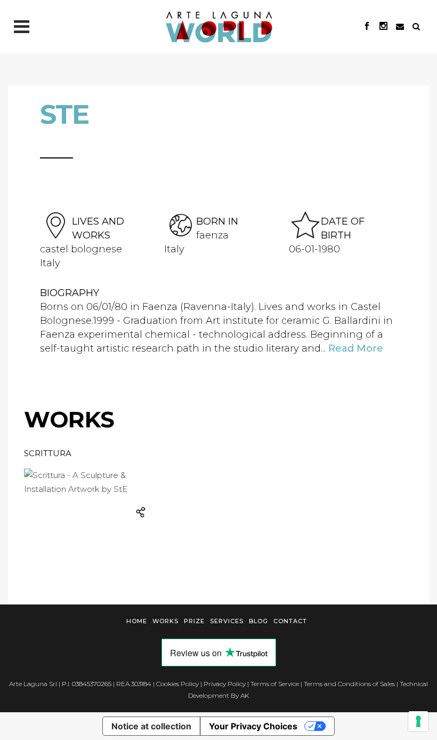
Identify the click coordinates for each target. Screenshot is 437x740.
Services (227, 621)
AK (244, 695)
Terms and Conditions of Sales (349, 684)
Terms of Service (274, 684)
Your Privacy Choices (253, 726)
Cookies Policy (177, 684)
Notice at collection (151, 726)
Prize (194, 621)
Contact (290, 621)
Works (165, 621)
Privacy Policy (225, 684)
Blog (258, 621)
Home (136, 621)
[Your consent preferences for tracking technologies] (418, 721)
